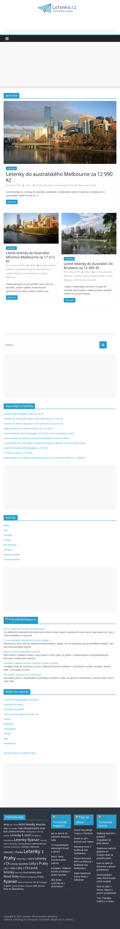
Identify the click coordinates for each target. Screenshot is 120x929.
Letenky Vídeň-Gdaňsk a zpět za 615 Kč (24, 413)
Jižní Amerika (10, 544)
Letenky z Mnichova (41, 269)
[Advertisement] (60, 64)
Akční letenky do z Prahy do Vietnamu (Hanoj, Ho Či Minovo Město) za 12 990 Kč (44, 457)
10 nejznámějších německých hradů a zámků (26, 640)
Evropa (7, 539)
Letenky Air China (80, 276)
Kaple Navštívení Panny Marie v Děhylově (82, 876)
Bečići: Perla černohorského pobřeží (22, 651)
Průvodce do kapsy (13, 704)
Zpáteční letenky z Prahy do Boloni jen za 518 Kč (28, 428)
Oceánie (8, 549)
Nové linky (11, 876)
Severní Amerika (12, 554)
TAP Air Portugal (40, 882)
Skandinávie (9, 743)
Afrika (6, 525)
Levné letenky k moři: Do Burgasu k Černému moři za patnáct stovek (39, 433)
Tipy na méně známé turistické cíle (21, 714)
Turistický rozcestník (14, 709)
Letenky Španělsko (19, 863)
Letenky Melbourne (23, 269)
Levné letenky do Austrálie (65, 185)
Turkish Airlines (18, 886)
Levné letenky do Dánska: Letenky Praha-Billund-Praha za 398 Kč (36, 438)
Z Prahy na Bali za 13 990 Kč (18, 452)
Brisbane (68, 276)
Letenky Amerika (16, 831)
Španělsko (18, 888)
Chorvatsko (13, 828)
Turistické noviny (105, 823)
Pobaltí (7, 733)
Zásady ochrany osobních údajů (20, 752)
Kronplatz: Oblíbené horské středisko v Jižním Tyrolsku (31, 663)
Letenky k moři (20, 835)
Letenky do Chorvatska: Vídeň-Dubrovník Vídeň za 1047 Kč (33, 418)
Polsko (7, 719)
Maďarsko (9, 723)
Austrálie (11, 168)
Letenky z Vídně (25, 858)
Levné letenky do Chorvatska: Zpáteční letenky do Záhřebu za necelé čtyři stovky (44, 443)
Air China (40, 185)
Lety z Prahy (38, 863)
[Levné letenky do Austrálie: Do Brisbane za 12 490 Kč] (88, 214)
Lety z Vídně (10, 868)
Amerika (40, 824)
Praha (41, 876)
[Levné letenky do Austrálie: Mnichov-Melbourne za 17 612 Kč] (31, 214)
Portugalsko (10, 728)
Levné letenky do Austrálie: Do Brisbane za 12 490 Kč (88, 265)
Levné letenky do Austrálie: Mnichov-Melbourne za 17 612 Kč (30, 256)
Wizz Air (8, 888)
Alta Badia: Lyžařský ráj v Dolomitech (22, 674)
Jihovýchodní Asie (34, 828)
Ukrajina (28, 886)
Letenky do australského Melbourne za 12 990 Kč (59, 177)
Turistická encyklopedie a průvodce (21, 699)
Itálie (20, 828)
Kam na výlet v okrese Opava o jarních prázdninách (106, 889)
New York (18, 873)
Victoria (92, 185)
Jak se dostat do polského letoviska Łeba (24, 628)
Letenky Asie (30, 831)
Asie (6, 530)
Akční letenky (26, 824)
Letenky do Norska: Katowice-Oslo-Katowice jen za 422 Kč (33, 423)
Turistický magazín (59, 823)
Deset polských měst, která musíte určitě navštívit (106, 878)
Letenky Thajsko (24, 844)
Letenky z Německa (14, 273)
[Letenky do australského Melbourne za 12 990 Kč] (60, 103)
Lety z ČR (22, 868)
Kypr (6, 738)
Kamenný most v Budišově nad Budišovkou (82, 850)
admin (28, 185)
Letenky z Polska (13, 852)
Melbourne (83, 185)
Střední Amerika (12, 559)
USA (35, 885)
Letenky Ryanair (27, 839)
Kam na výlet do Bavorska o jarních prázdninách (106, 866)
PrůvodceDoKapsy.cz (22, 619)
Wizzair (41, 885)
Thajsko (7, 885)
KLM (5, 831)
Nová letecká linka (32, 872)
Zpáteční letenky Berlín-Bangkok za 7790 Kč (26, 447)
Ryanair (10, 881)
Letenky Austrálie (96, 276)
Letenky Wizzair (39, 843)
